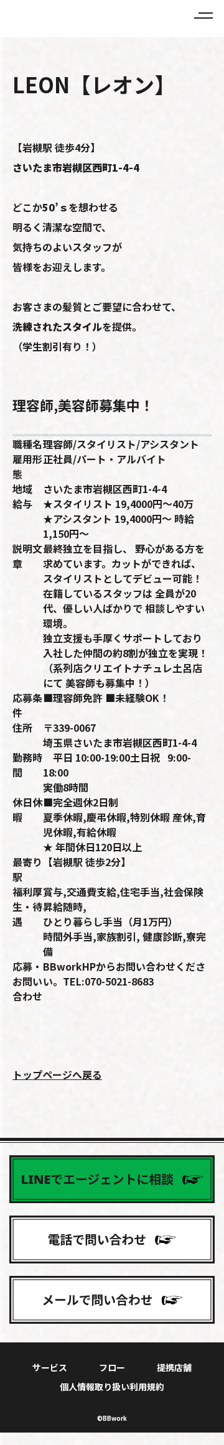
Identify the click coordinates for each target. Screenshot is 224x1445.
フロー (112, 1367)
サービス (49, 1367)
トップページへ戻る (57, 1074)
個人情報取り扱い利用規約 (112, 1386)
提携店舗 (174, 1367)
